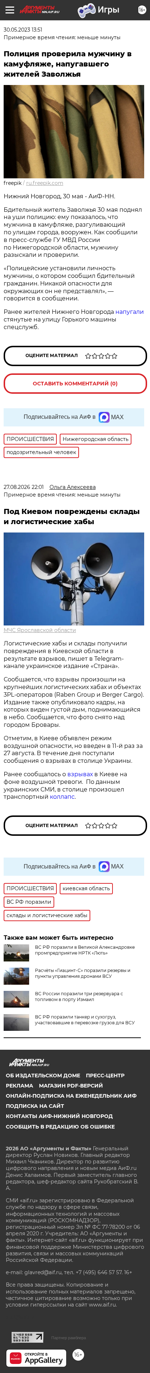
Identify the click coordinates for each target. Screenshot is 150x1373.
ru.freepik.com (44, 183)
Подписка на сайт (35, 1106)
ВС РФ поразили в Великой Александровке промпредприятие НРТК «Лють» (85, 950)
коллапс (62, 796)
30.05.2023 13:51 (23, 30)
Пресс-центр (105, 1075)
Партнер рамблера (68, 1338)
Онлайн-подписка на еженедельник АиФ (71, 1096)
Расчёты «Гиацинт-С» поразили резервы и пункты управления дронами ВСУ (82, 973)
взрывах (80, 774)
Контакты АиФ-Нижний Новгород (59, 1116)
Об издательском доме (43, 1075)
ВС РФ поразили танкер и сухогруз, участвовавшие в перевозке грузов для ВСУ (85, 1019)
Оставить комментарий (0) (75, 383)
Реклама (19, 1085)
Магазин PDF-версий (71, 1085)
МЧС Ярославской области (40, 630)
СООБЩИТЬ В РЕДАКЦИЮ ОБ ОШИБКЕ (60, 1126)
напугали (129, 311)
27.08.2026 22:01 (24, 487)
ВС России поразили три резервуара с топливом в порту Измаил (79, 996)
